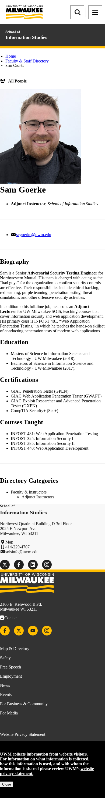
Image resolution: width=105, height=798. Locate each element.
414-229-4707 (17, 547)
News (5, 685)
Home (10, 56)
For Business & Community (24, 703)
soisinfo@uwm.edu (21, 551)
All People (17, 81)
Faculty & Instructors (29, 492)
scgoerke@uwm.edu (33, 234)
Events (6, 694)
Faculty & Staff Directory (27, 61)
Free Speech (10, 667)
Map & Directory (14, 648)
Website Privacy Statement (22, 734)
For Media (9, 713)
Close (6, 784)
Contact (11, 617)
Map (9, 542)
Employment (11, 676)
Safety (5, 657)
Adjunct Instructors (38, 497)
